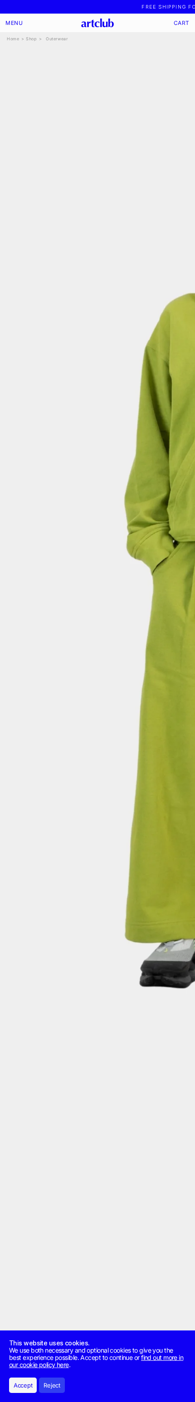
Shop (31, 38)
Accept (23, 1385)
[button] (14, 23)
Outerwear (57, 38)
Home (13, 38)
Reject (52, 1385)
